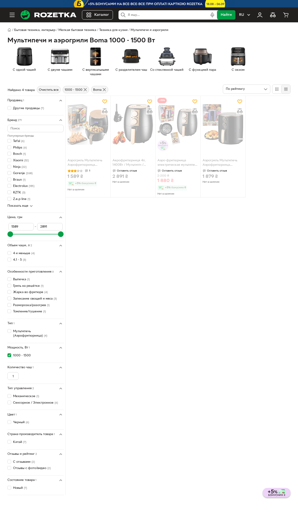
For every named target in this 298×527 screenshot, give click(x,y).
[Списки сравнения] (273, 15)
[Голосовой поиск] (212, 15)
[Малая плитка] (285, 89)
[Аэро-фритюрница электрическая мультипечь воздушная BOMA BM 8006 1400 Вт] (177, 124)
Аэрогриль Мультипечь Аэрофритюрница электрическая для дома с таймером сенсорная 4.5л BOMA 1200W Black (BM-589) (87, 163)
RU (241, 15)
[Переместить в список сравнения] (104, 111)
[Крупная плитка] (276, 89)
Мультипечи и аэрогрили (149, 30)
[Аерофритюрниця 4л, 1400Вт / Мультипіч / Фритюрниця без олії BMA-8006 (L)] (132, 124)
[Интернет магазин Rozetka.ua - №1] (48, 15)
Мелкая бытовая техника (77, 30)
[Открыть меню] (12, 15)
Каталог (101, 15)
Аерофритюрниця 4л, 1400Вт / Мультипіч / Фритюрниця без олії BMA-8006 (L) (132, 163)
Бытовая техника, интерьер (34, 30)
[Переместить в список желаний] (104, 101)
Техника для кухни (113, 30)
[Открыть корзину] (286, 15)
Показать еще (17, 205)
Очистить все (49, 89)
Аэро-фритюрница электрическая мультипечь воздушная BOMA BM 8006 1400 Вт (177, 163)
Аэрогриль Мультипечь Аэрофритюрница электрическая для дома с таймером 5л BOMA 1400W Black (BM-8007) (222, 163)
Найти (226, 15)
